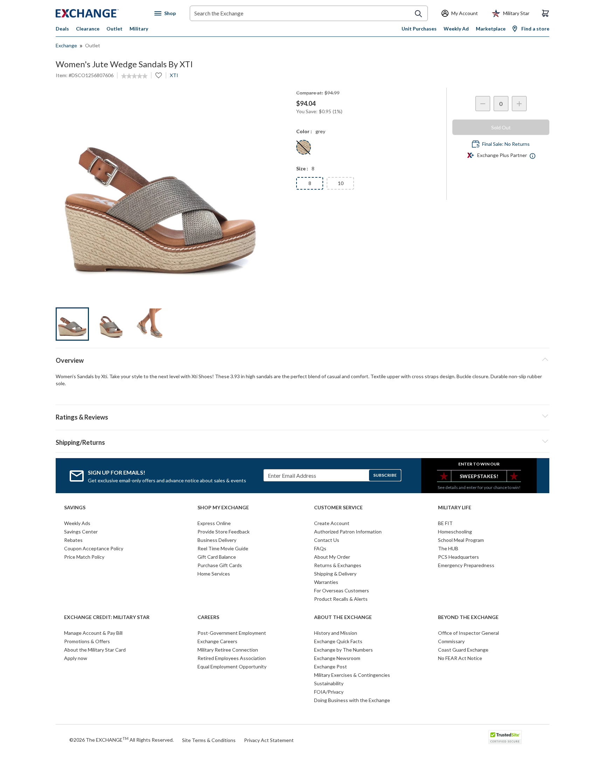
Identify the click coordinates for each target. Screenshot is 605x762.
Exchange (66, 45)
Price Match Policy (84, 557)
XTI (174, 75)
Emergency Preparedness (466, 565)
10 (340, 183)
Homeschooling (455, 532)
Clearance (87, 29)
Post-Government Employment (231, 633)
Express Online (214, 523)
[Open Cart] (545, 13)
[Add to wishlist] (158, 75)
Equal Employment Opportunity (231, 666)
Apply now (75, 658)
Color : (304, 131)
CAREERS (208, 617)
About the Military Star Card (95, 650)
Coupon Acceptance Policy (93, 548)
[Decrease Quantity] (482, 103)
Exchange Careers (217, 641)
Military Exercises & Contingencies (352, 675)
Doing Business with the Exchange (352, 700)
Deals (62, 29)
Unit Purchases (419, 29)
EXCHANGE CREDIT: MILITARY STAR (106, 617)
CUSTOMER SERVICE (338, 507)
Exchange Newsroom (337, 658)
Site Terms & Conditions (209, 740)
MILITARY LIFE (454, 507)
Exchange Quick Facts (338, 641)
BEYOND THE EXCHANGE (468, 617)
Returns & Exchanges (337, 565)
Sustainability (328, 683)
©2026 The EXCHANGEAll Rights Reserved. (121, 739)
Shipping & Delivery (335, 574)
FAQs (320, 548)
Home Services (213, 574)
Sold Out (501, 127)
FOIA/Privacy (328, 692)
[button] (302, 416)
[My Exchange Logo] (100, 13)
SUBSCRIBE (385, 475)
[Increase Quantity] (519, 103)
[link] (134, 76)
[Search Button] (418, 13)
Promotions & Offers (87, 641)
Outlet (114, 29)
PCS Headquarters (458, 557)
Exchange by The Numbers (343, 650)
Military (139, 29)
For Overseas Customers (341, 590)
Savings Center (81, 532)
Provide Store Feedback (223, 532)
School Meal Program (461, 540)
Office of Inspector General (468, 633)
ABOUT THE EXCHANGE (343, 617)
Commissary (451, 641)
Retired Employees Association (231, 658)
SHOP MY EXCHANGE (223, 507)
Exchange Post (330, 666)
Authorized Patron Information (348, 532)
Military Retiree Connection (227, 650)
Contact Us (326, 540)
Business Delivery (216, 540)
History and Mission (335, 633)
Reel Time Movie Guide (222, 548)
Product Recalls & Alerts (341, 599)
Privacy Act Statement (269, 740)
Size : (302, 168)
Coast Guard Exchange (463, 650)
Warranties (326, 582)
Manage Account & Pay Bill (93, 633)
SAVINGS (74, 507)
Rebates (73, 540)
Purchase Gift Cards (219, 565)
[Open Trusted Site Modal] (505, 737)
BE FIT (445, 523)
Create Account (331, 523)
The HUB (448, 548)
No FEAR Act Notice (460, 658)
